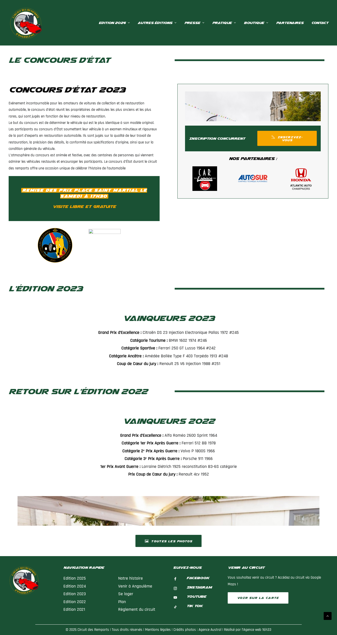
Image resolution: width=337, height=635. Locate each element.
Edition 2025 (74, 578)
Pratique (222, 22)
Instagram (199, 587)
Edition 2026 (112, 22)
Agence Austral (210, 629)
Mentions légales (158, 629)
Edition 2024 (74, 586)
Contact (319, 22)
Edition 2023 (74, 594)
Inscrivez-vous (290, 139)
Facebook (198, 578)
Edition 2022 (74, 602)
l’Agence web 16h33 (256, 629)
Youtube (196, 596)
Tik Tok (195, 606)
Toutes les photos (171, 541)
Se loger (125, 594)
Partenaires (289, 22)
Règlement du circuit (137, 609)
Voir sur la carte (258, 597)
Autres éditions (155, 22)
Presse (192, 22)
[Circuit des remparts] (25, 23)
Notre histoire (130, 578)
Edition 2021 (74, 609)
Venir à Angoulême (135, 586)
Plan (122, 602)
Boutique (254, 22)
